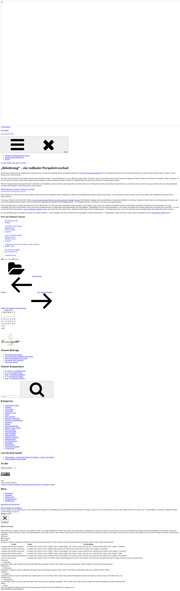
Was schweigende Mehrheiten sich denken (19, 356)
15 (14, 319)
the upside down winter (6, 191)
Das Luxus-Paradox (11, 362)
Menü (66, 152)
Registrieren (9, 493)
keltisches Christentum (12, 418)
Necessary (6, 538)
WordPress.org (10, 501)
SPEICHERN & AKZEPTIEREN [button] (12, 589)
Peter (24, 163)
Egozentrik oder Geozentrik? (14, 360)
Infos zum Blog (10, 417)
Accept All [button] (15, 511)
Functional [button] (4, 560)
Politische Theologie (11, 437)
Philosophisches (10, 435)
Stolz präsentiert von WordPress (11, 508)
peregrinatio (5, 130)
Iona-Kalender (21, 459)
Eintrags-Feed (9, 497)
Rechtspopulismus (11, 441)
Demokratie (9, 411)
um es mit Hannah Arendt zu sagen (35, 209)
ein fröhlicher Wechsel (159, 213)
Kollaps (7, 424)
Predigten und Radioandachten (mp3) (17, 155)
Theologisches (37, 276)
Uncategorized (10, 448)
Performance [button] (5, 566)
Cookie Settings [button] (6, 511)
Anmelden (8, 495)
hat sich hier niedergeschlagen (91, 173)
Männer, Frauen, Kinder (13, 428)
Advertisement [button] (5, 577)
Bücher (7, 159)
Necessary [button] (4, 536)
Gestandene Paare (20, 371)
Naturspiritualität (10, 431)
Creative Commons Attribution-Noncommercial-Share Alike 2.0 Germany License (28, 484)
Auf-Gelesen (9, 409)
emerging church (10, 413)
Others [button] (3, 583)
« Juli (2, 328)
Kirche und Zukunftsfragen (14, 420)
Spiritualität (8, 443)
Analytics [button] (4, 572)
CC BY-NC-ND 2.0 (15, 191)
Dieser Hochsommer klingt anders (16, 358)
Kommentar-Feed (11, 499)
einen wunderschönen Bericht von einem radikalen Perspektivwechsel (57, 200)
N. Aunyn (8, 371)
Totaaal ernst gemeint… (13, 446)
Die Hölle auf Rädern (18, 375)
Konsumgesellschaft (11, 426)
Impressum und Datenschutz (14, 157)
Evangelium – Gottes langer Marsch (42, 457)
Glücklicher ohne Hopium (13, 354)
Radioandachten (10, 439)
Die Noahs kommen (15, 373)
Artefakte (8, 407)
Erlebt (7, 415)
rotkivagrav (23, 191)
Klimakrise (8, 422)
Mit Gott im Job (10, 430)
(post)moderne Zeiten (12, 405)
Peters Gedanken (10, 433)
